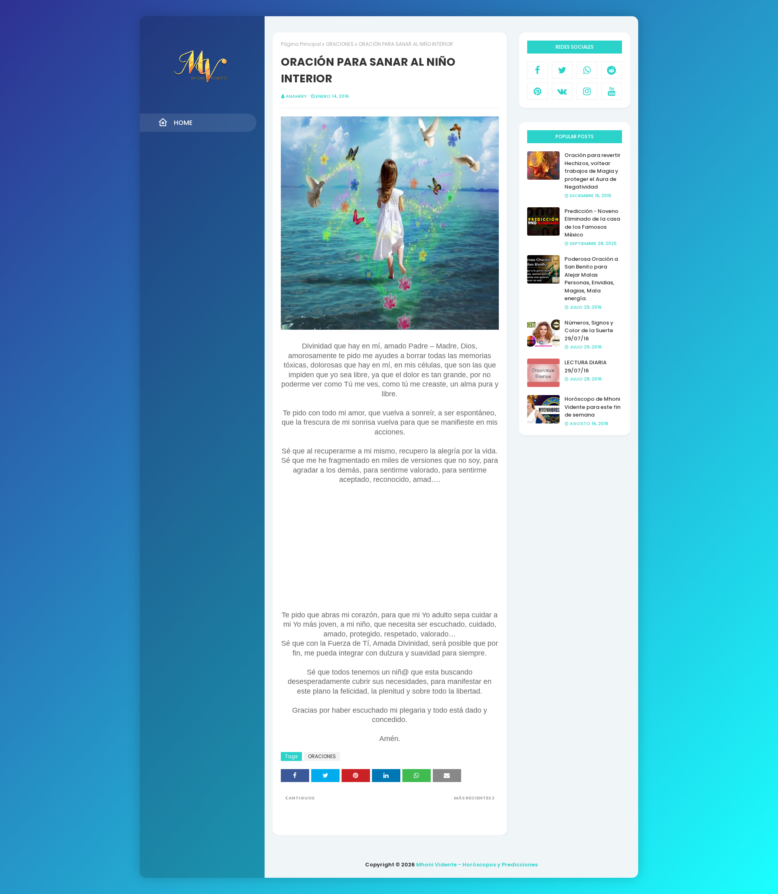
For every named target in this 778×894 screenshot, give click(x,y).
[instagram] (587, 91)
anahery (296, 96)
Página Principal (301, 44)
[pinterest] (537, 91)
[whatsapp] (587, 70)
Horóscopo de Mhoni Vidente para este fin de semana (592, 407)
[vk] (562, 91)
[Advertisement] (390, 541)
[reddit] (611, 70)
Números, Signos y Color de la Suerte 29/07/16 (588, 330)
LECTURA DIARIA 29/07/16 (585, 366)
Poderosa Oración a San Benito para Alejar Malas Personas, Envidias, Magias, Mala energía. (591, 279)
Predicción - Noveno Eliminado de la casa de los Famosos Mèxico (592, 223)
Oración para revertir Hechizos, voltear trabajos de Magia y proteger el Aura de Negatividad (592, 171)
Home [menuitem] (183, 122)
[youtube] (611, 91)
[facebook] (537, 70)
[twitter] (562, 70)
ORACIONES (340, 44)
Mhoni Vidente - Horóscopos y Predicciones (477, 864)
